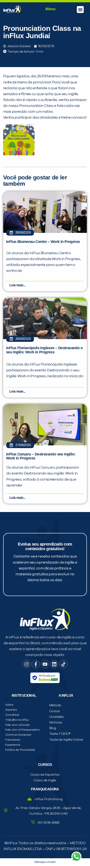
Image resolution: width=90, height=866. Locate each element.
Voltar (25, 262)
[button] (80, 9)
